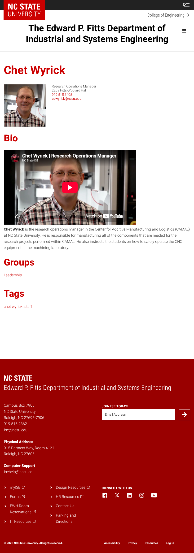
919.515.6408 (62, 94)
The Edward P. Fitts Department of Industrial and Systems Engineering (97, 33)
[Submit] (184, 414)
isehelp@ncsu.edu (19, 472)
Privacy (132, 543)
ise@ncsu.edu (15, 430)
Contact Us (65, 506)
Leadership (13, 275)
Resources (151, 543)
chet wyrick (13, 306)
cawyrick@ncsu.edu (66, 98)
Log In (170, 543)
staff (28, 306)
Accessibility (112, 543)
